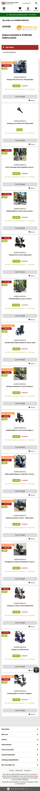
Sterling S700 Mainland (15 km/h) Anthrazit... (20, 386)
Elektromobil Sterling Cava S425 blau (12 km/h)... (20, 474)
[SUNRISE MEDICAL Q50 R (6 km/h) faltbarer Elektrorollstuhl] (20, 417)
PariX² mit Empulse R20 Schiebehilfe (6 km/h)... (20, 167)
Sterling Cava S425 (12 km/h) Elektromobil (20, 606)
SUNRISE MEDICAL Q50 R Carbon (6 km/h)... (20, 211)
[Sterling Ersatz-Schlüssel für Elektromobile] (20, 110)
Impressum (27, 770)
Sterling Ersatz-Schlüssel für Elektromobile (20, 123)
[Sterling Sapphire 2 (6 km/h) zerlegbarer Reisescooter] (20, 680)
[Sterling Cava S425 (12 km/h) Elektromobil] (20, 593)
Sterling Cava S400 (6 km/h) (20, 649)
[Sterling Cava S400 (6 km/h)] (20, 636)
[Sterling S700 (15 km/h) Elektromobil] (20, 242)
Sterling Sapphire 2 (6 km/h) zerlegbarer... (20, 693)
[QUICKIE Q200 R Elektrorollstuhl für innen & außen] (20, 329)
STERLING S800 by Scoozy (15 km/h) (20, 299)
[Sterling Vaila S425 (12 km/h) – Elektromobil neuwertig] (20, 505)
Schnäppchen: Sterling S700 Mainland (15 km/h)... (20, 562)
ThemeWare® (21, 784)
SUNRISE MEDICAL (20, 77)
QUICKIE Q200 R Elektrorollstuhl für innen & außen (20, 342)
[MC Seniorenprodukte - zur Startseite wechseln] (10, 3)
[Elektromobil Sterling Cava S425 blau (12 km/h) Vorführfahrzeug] (20, 461)
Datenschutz (19, 770)
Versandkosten (33, 774)
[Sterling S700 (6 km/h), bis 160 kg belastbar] (20, 66)
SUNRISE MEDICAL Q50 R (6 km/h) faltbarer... (20, 430)
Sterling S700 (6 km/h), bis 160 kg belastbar (20, 79)
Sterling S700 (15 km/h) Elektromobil (20, 255)
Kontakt (11, 770)
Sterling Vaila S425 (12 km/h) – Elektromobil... (20, 518)
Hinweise (30, 789)
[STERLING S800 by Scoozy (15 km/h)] (20, 286)
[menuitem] (36, 9)
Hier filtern (9, 47)
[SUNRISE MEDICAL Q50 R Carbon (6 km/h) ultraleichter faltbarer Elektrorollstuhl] (20, 198)
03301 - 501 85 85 (30, 15)
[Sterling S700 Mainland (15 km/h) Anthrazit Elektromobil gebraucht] (20, 373)
